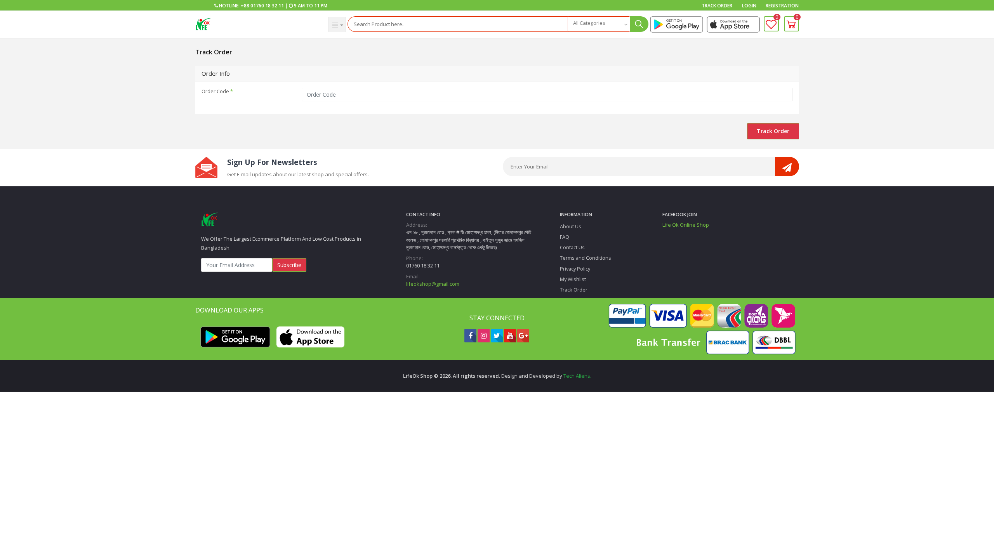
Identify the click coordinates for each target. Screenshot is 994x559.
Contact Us (572, 247)
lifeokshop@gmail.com (432, 283)
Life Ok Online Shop (685, 224)
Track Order (717, 5)
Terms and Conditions (585, 257)
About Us (570, 226)
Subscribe (289, 265)
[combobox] (599, 24)
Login (749, 5)
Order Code (217, 91)
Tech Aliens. (577, 375)
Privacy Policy (575, 268)
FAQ (564, 236)
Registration (782, 5)
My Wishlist (573, 279)
